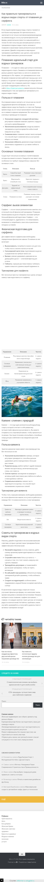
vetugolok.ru (30, 881)
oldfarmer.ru (21, 881)
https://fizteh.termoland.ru (15, 88)
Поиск (4, 701)
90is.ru (4, 2)
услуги (4, 842)
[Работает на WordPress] (16, 862)
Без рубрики (6, 824)
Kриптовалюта (7, 819)
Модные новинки (8, 836)
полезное (6, 8)
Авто (3, 821)
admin (9, 25)
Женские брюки (7, 826)
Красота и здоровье (9, 834)
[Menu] (41, 2)
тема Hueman (32, 862)
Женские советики (8, 829)
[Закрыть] (1, 880)
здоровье (5, 831)
